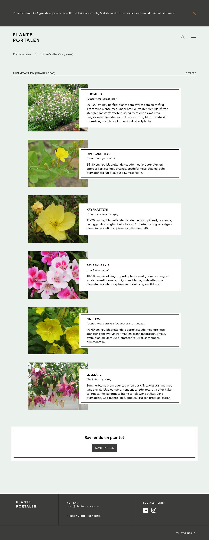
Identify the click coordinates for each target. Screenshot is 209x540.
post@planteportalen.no (83, 506)
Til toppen (184, 533)
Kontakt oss (104, 448)
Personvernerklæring (84, 516)
